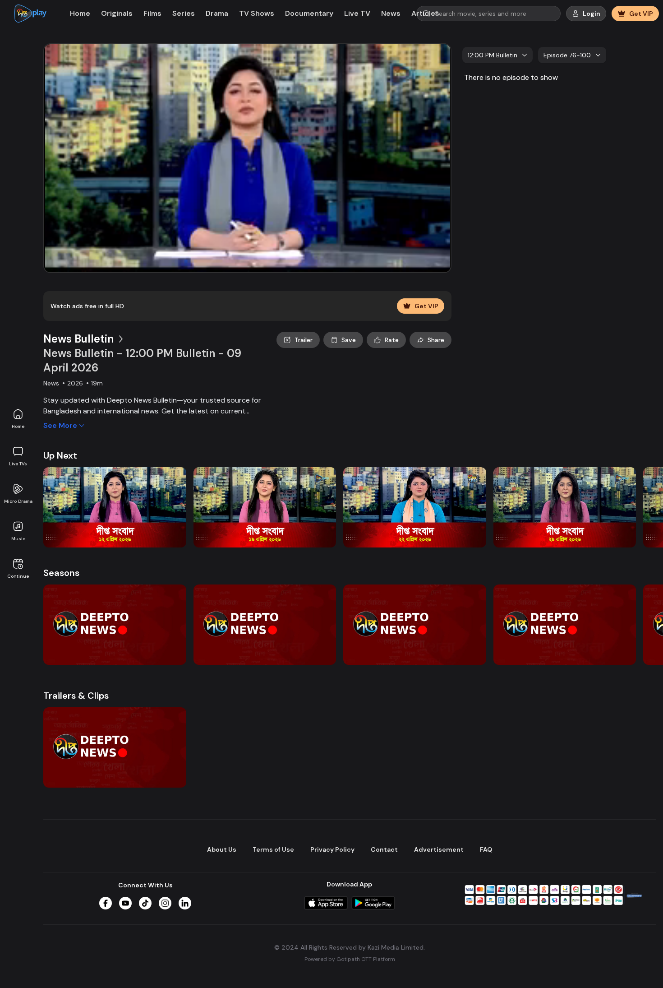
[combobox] (497, 55)
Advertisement (439, 849)
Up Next (60, 455)
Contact (384, 849)
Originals (117, 13)
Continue (18, 576)
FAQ (486, 849)
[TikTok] (145, 903)
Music (18, 539)
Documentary (309, 13)
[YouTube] (125, 903)
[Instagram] (165, 903)
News (391, 13)
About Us (221, 849)
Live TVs (18, 464)
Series (183, 13)
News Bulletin (78, 339)
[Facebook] (105, 903)
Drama (217, 13)
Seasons (61, 573)
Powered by (349, 959)
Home (18, 426)
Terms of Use (273, 849)
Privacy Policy (332, 849)
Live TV (357, 13)
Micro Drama (18, 501)
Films (152, 13)
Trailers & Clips (76, 695)
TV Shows (256, 13)
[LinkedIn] (185, 903)
